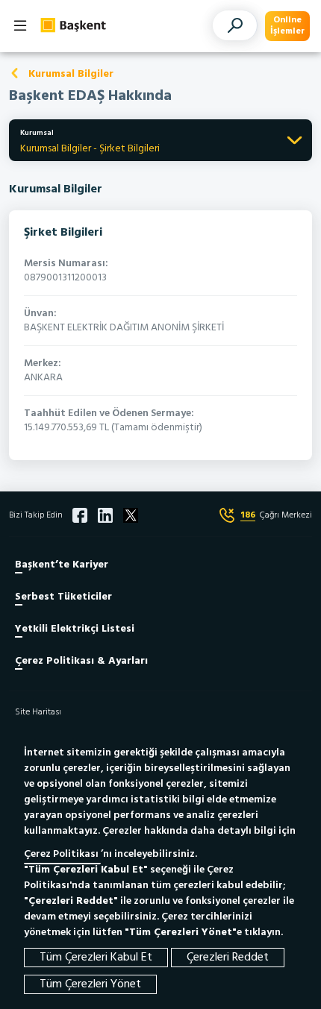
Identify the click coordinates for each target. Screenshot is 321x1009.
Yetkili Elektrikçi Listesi (74, 629)
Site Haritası (38, 712)
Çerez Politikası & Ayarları (81, 661)
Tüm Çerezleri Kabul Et (96, 957)
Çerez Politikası (62, 854)
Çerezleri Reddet (228, 957)
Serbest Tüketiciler (63, 597)
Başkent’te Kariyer (61, 564)
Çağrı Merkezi (276, 515)
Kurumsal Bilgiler (70, 74)
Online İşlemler (287, 26)
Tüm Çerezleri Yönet (90, 984)
